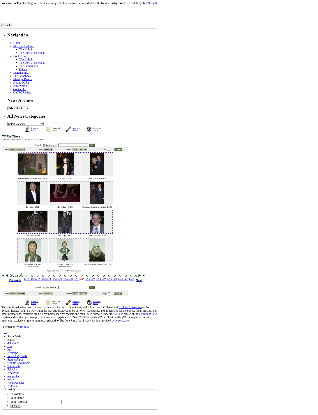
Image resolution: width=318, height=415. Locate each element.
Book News (20, 56)
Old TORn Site (22, 92)
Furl (9, 349)
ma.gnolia (13, 376)
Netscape (12, 352)
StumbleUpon (15, 359)
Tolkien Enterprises (130, 307)
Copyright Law (148, 313)
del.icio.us (13, 343)
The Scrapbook (22, 75)
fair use (118, 313)
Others (23, 69)
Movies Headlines (23, 46)
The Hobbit (26, 49)
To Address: (17, 393)
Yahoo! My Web (17, 356)
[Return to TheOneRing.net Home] (56, 22)
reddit (10, 379)
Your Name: (17, 397)
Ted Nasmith (150, 3)
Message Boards (22, 79)
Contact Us (19, 89)
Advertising (20, 85)
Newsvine (13, 372)
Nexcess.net (122, 320)
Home (16, 42)
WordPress (22, 326)
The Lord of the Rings (32, 52)
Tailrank (12, 386)
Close (4, 333)
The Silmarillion (28, 66)
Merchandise (20, 72)
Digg (10, 346)
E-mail (11, 339)
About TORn (21, 82)
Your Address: (18, 401)
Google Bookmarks (18, 362)
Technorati (13, 366)
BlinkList (12, 369)
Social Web (14, 336)
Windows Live (15, 382)
